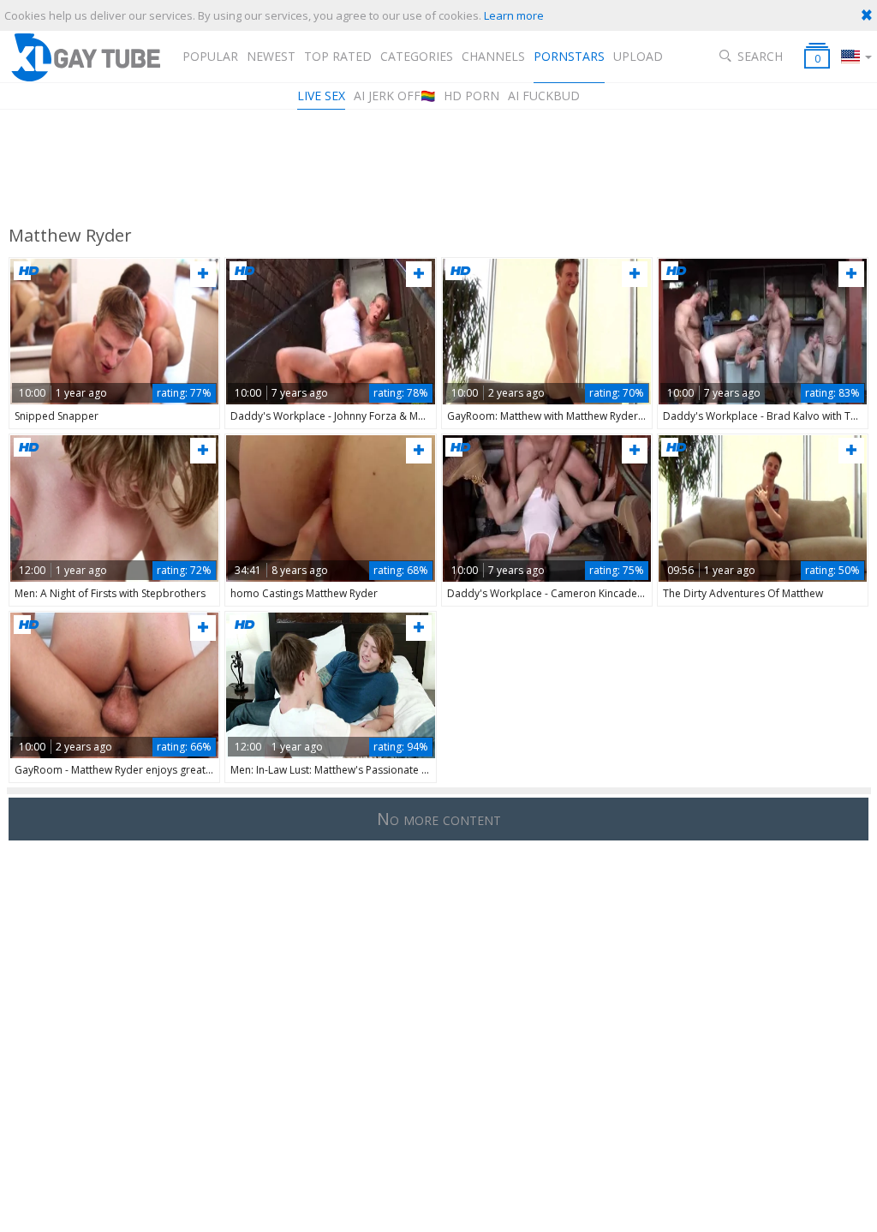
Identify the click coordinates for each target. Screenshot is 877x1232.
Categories (416, 56)
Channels (493, 56)
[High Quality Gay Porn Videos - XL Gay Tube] (85, 57)
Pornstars (569, 56)
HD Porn (471, 95)
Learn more (514, 15)
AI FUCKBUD (544, 95)
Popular (210, 56)
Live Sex (321, 95)
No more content (439, 818)
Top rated (338, 56)
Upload (638, 56)
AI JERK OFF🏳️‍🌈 (394, 95)
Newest (271, 56)
